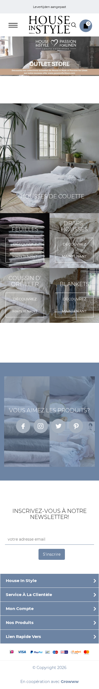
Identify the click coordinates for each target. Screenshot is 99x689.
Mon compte (20, 608)
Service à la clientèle (29, 594)
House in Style (21, 580)
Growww (70, 681)
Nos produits (20, 622)
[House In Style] (49, 24)
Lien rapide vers (23, 636)
